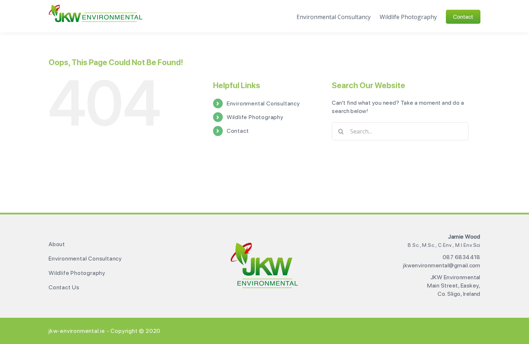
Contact (238, 130)
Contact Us (64, 287)
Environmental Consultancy (263, 103)
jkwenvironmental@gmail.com (441, 265)
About (57, 244)
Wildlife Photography (255, 117)
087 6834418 (461, 257)
